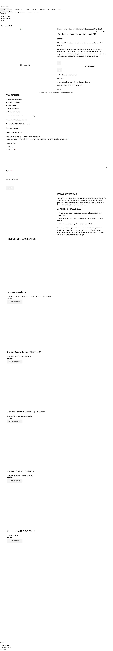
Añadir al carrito (90, 66)
